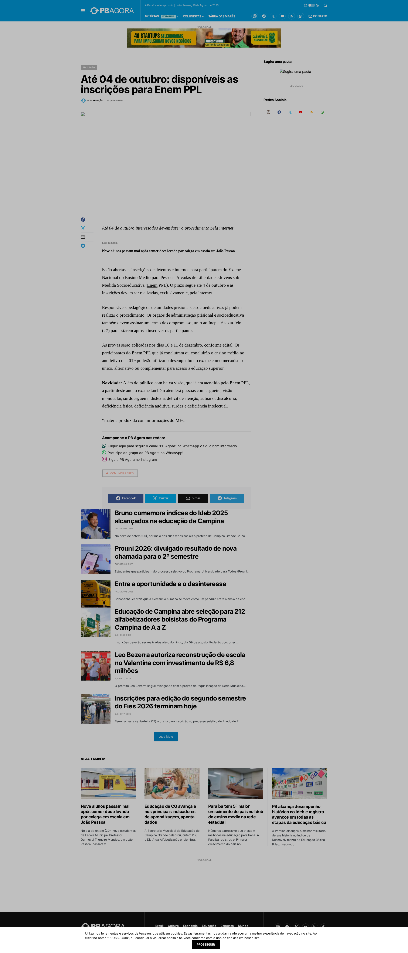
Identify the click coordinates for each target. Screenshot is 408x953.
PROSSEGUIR (206, 944)
